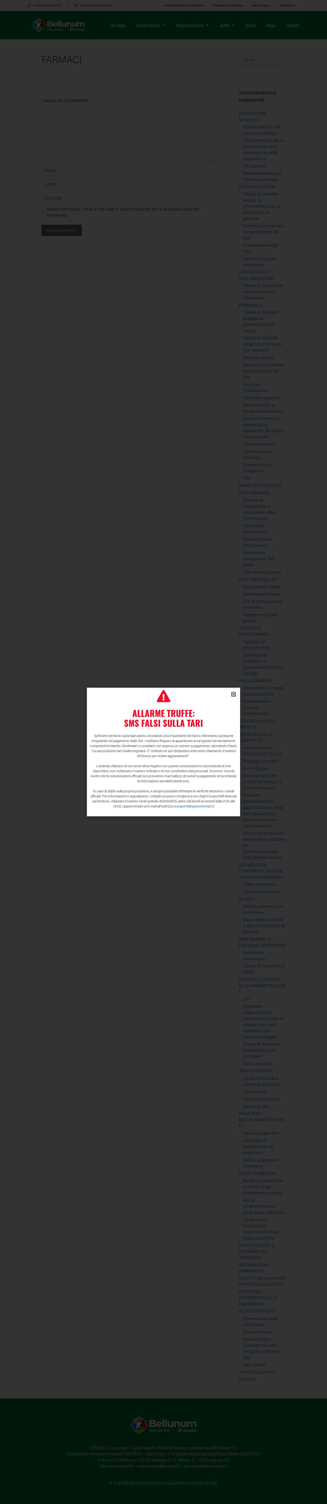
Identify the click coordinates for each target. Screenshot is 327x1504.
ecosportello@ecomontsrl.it (194, 806)
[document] (163, 752)
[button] (233, 694)
